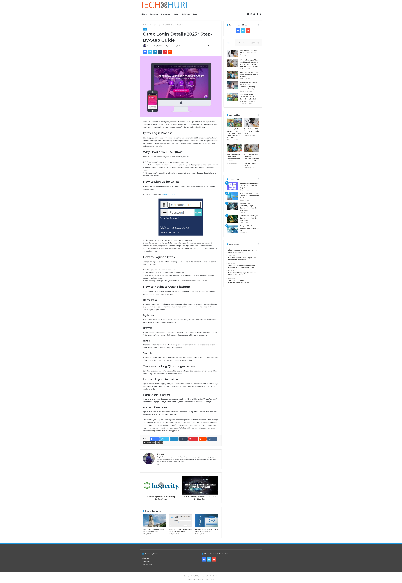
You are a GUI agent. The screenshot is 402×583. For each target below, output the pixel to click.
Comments (255, 43)
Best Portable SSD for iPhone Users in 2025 (251, 131)
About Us (145, 558)
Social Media (186, 14)
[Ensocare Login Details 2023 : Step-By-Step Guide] (206, 520)
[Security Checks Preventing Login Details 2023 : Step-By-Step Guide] (232, 206)
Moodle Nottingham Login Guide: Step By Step (153, 530)
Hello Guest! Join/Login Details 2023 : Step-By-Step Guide (249, 218)
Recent (229, 43)
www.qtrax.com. (169, 194)
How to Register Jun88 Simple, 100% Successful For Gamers (249, 196)
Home (145, 14)
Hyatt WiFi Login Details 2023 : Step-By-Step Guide (180, 530)
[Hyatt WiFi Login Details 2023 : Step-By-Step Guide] (180, 520)
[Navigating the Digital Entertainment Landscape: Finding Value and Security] (232, 85)
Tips (151, 25)
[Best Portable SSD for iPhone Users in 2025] (232, 53)
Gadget (176, 14)
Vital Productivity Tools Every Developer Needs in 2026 (249, 74)
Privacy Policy (147, 564)
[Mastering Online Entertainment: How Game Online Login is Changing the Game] (232, 97)
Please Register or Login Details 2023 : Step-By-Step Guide (249, 185)
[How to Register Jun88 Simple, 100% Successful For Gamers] (232, 196)
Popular (241, 43)
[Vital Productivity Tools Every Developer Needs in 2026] (232, 75)
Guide (195, 14)
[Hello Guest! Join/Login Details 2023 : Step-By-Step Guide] (232, 219)
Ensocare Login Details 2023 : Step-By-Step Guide (206, 530)
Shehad (149, 46)
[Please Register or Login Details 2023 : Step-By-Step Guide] (232, 186)
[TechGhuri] (163, 5)
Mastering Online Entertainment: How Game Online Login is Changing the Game (234, 133)
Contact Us (146, 561)
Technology (154, 14)
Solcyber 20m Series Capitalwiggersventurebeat (249, 228)
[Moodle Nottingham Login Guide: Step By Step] (154, 520)
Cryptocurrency (166, 14)
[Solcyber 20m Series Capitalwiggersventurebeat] (232, 229)
